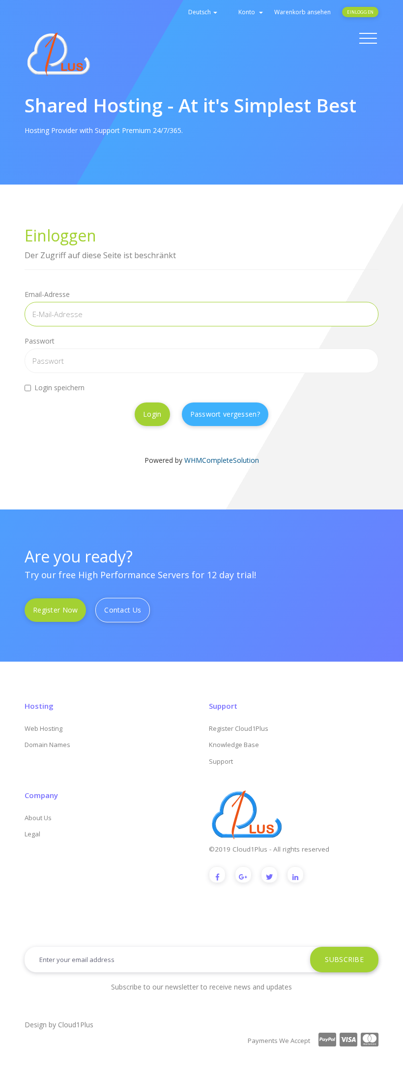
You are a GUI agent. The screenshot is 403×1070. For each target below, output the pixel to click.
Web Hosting (43, 728)
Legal (32, 833)
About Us (38, 817)
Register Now (55, 610)
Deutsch (200, 12)
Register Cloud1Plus (238, 728)
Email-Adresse (47, 294)
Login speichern (59, 387)
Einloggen (360, 12)
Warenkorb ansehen (302, 12)
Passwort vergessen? (225, 414)
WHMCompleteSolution (221, 460)
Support (221, 761)
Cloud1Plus (75, 1024)
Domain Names (47, 744)
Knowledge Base (234, 744)
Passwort (40, 341)
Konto (248, 12)
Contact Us (122, 610)
